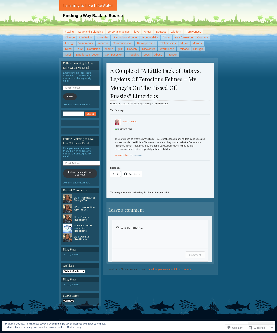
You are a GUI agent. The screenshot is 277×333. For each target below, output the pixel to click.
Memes (197, 43)
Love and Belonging (90, 31)
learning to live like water (155, 103)
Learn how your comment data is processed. (169, 269)
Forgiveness (193, 31)
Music (184, 43)
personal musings (119, 31)
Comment (195, 255)
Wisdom (176, 31)
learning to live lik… (84, 225)
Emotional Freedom (88, 54)
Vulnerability (85, 43)
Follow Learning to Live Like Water (80, 173)
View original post (122, 155)
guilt (120, 48)
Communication (122, 43)
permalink (164, 192)
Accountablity (149, 37)
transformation (183, 37)
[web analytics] (68, 301)
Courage (202, 37)
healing (69, 31)
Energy (69, 43)
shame (109, 48)
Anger (147, 31)
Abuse (158, 54)
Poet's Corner (129, 121)
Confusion (93, 48)
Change (70, 37)
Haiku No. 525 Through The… (84, 199)
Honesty (132, 48)
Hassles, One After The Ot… (84, 208)
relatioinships (168, 43)
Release (184, 48)
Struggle (198, 48)
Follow (70, 96)
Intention (172, 54)
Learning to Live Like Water (88, 5)
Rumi (68, 48)
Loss (146, 54)
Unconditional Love (125, 37)
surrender (102, 37)
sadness (103, 43)
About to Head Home (81, 218)
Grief (68, 54)
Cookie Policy (74, 327)
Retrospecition (146, 43)
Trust (79, 48)
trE (75, 197)
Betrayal (161, 31)
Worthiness (167, 48)
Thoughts (133, 54)
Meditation (85, 37)
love (136, 31)
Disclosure (148, 48)
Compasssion (113, 54)
